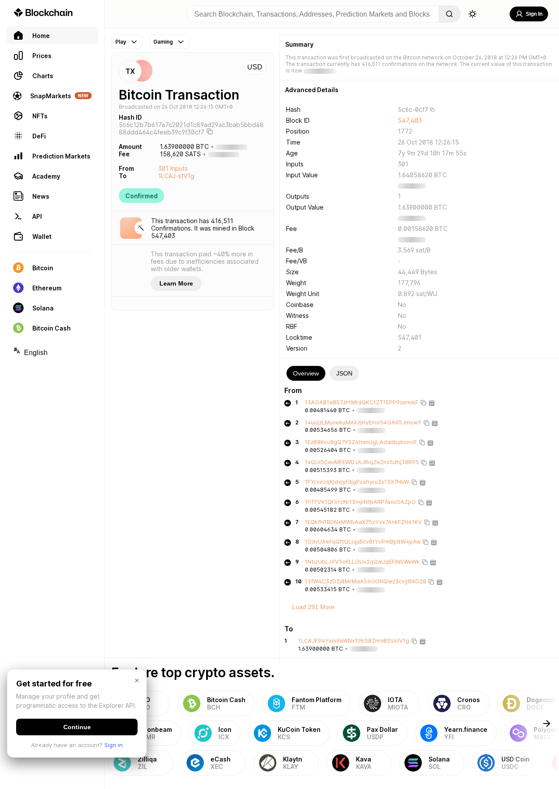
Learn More (176, 283)
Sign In (534, 14)
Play (120, 41)
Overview (306, 373)
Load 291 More (313, 606)
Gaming (163, 41)
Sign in (113, 744)
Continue (77, 727)
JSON (344, 373)
